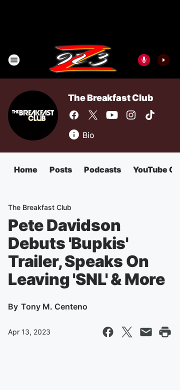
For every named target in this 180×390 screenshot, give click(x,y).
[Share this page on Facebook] (108, 332)
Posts (61, 169)
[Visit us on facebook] (74, 115)
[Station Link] (83, 60)
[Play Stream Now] (164, 60)
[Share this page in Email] (146, 332)
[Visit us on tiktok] (150, 115)
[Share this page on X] (127, 332)
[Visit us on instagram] (131, 115)
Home (26, 169)
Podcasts (102, 169)
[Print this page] (165, 332)
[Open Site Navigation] (14, 60)
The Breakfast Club (110, 97)
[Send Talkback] (144, 60)
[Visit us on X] (93, 115)
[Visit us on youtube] (112, 115)
